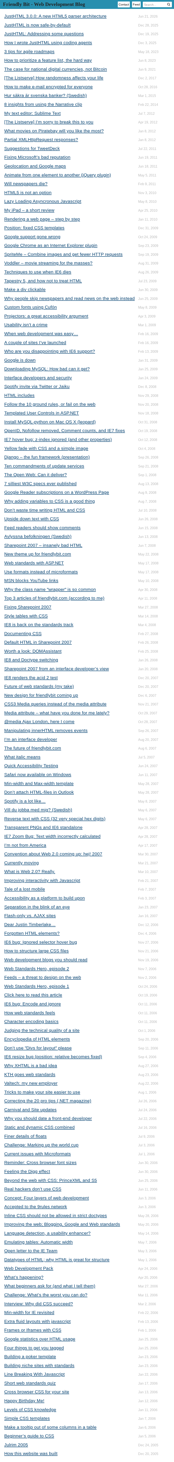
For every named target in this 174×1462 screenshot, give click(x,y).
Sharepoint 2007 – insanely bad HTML (43, 545)
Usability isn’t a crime (26, 324)
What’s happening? (24, 1277)
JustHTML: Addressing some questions (44, 33)
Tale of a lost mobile (24, 889)
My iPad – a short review (29, 210)
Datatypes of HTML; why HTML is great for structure (56, 1259)
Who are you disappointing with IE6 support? (49, 351)
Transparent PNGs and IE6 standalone (43, 827)
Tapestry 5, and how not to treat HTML (43, 280)
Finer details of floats (25, 1136)
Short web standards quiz (30, 1383)
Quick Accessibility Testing (31, 765)
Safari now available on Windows (37, 774)
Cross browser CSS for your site (36, 1391)
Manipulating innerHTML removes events (46, 730)
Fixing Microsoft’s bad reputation (37, 157)
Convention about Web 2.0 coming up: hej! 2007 (53, 853)
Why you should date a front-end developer (48, 1118)
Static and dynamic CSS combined (39, 1127)
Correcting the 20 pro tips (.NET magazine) (47, 1100)
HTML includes (19, 395)
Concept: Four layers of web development (46, 1197)
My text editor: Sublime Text (32, 113)
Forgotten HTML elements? (32, 933)
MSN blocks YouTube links (31, 580)
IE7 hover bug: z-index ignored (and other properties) (58, 439)
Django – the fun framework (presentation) (47, 457)
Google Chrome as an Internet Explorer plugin (50, 245)
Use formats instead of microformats (41, 571)
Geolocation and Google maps (35, 166)
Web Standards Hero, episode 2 (36, 968)
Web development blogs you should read (45, 959)
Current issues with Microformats (37, 1153)
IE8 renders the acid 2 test (31, 677)
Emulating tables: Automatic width (38, 1242)
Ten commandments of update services (44, 465)
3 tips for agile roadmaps (29, 51)
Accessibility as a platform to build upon (44, 897)
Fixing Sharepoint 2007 (27, 606)
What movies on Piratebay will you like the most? (54, 130)
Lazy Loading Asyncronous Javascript (42, 201)
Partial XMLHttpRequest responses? (41, 139)
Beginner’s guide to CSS (29, 1435)
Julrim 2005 (16, 1444)
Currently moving (21, 862)
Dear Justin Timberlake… (30, 924)
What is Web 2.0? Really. (29, 871)
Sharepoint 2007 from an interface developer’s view (56, 668)
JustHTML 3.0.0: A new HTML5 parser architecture (55, 16)
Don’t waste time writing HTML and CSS (44, 510)
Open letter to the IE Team (31, 1250)
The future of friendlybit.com (32, 748)
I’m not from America (25, 845)
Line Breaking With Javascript (34, 1374)
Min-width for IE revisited (29, 1312)
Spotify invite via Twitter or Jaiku (37, 386)
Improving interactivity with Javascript (42, 880)
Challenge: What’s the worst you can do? (45, 1294)
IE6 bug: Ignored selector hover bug (40, 942)
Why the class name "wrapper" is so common (50, 589)
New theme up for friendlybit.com (37, 553)
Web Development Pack (28, 1268)
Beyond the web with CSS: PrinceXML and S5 (50, 1180)
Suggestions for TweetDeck (32, 148)
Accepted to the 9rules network (35, 1206)
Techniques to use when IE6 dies (37, 271)
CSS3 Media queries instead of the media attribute (55, 703)
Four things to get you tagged (34, 1347)
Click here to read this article (33, 994)
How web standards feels (29, 1012)
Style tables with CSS (26, 615)
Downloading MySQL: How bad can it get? (47, 368)
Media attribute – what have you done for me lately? (56, 712)
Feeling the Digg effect (27, 1171)
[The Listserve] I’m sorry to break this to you (48, 121)
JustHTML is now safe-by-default (37, 24)
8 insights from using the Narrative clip (43, 104)
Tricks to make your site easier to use (42, 1092)
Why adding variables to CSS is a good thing (49, 501)
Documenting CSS (23, 633)
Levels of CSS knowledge (30, 1409)
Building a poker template (30, 1356)
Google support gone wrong (32, 236)
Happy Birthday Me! (24, 1400)
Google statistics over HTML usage (39, 1338)
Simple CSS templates (27, 1418)
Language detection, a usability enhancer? (47, 1233)
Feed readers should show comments (42, 527)
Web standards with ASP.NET (34, 562)
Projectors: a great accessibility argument (46, 315)
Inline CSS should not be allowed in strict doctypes (55, 1215)
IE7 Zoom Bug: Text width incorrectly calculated (52, 836)
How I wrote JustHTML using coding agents (48, 42)
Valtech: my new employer (31, 1083)
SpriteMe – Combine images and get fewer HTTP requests (63, 254)
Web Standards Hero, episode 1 (36, 986)
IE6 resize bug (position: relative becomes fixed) (53, 1056)
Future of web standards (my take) (39, 686)
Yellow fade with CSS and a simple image (46, 448)
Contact (124, 4)
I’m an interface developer (30, 739)
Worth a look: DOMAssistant (33, 651)
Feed (136, 4)
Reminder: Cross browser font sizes (40, 1162)
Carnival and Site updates (30, 1109)
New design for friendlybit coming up (41, 695)
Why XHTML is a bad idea (30, 1065)
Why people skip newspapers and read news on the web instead (69, 298)
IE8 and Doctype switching (31, 659)
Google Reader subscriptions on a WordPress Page (56, 492)
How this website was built (31, 1453)
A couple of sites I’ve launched (35, 342)
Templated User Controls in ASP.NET (41, 412)
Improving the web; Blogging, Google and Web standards (62, 1224)
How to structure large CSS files (36, 950)
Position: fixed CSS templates (34, 227)
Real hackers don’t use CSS (32, 1188)
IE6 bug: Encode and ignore (32, 1003)
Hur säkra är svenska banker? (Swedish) (45, 95)
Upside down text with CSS (31, 518)
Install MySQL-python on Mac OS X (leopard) (50, 421)
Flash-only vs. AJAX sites (30, 915)
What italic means (22, 756)
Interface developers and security (38, 377)
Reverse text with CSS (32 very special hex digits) (54, 818)
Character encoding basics (31, 1021)
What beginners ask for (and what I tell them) (49, 1285)
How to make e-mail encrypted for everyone (48, 86)
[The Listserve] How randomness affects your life (53, 77)
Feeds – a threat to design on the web (42, 977)
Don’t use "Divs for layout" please (38, 1047)
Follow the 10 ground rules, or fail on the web (49, 404)
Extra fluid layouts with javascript (37, 1321)
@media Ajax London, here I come (39, 721)
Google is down (20, 360)
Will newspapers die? (26, 183)
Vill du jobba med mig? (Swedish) (38, 809)
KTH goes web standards (29, 1074)
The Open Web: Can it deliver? (35, 474)
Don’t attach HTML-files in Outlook (39, 792)
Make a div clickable (25, 289)
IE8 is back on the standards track (38, 624)
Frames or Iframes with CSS (32, 1330)
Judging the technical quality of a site (42, 1030)
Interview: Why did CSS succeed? (38, 1303)
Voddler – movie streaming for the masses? (48, 262)
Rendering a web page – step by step (42, 219)
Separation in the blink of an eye (37, 906)
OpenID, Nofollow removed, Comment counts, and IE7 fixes (64, 430)
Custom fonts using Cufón (30, 307)
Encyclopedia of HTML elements (37, 1039)
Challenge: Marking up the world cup (41, 1144)
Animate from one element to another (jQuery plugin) (57, 174)
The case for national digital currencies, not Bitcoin (55, 69)
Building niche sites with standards (39, 1365)
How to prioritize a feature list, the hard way (48, 60)
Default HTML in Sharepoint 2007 (38, 642)
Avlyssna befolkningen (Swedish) (38, 536)
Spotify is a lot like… (25, 801)
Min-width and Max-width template (39, 783)
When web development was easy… (41, 333)
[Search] (168, 4)
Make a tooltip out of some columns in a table (50, 1427)
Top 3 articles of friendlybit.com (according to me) (54, 598)
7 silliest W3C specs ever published (40, 483)
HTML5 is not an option (28, 192)
